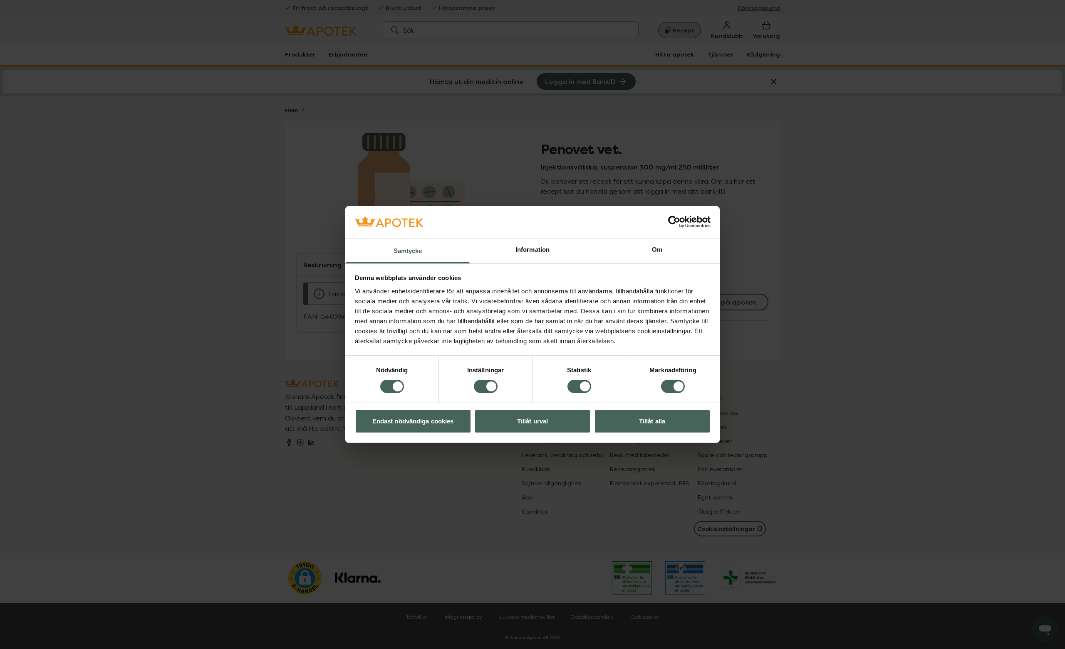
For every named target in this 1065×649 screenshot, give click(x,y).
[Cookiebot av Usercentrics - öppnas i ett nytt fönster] (674, 222)
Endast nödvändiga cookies (413, 421)
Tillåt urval (532, 421)
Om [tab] (657, 249)
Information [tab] (532, 249)
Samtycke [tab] (408, 250)
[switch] (486, 386)
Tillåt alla (652, 421)
